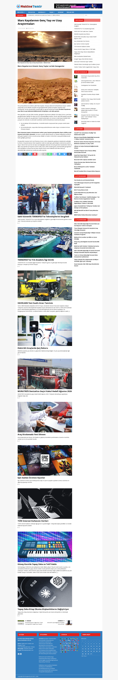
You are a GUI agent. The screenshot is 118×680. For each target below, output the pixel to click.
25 (93, 651)
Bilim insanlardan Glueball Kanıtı (82, 56)
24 (91, 651)
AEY (40, 653)
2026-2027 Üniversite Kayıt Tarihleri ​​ (83, 61)
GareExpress (42, 666)
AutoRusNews (54, 670)
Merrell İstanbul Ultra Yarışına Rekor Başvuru (87, 171)
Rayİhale (56, 660)
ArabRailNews (49, 666)
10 (91, 646)
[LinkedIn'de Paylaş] (30, 154)
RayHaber (80, 129)
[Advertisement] (45, 169)
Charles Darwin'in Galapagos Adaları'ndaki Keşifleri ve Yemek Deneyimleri (89, 110)
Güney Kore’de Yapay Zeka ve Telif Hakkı (37, 564)
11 (93, 646)
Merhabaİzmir (42, 645)
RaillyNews (41, 665)
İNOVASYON (31, 12)
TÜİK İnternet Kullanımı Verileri (33, 521)
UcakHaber (54, 647)
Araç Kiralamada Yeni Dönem (32, 434)
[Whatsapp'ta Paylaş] (49, 154)
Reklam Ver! (70, 12)
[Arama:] (92, 15)
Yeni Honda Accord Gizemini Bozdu (84, 180)
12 (96, 646)
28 (82, 654)
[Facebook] (19, 654)
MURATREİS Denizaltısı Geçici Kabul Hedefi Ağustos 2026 (45, 391)
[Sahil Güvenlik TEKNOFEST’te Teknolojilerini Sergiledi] (45, 199)
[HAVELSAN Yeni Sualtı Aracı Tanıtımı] (45, 285)
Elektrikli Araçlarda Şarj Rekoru (33, 348)
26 (96, 651)
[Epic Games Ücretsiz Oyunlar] (45, 460)
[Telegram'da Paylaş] (59, 154)
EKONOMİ (60, 12)
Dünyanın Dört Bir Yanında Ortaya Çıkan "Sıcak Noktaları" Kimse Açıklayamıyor (90, 116)
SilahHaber (51, 648)
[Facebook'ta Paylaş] (20, 154)
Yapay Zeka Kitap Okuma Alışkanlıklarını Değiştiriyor (43, 609)
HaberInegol (42, 652)
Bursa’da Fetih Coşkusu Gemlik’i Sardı (85, 159)
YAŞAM (51, 12)
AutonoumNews (48, 665)
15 (85, 649)
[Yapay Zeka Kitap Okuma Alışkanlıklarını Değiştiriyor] (45, 592)
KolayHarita (42, 658)
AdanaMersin (49, 643)
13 (99, 646)
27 (99, 651)
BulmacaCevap (42, 657)
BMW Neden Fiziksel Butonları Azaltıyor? (85, 215)
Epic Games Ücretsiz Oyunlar (31, 477)
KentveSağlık (42, 660)
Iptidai (46, 648)
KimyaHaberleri (50, 640)
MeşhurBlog (42, 662)
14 (82, 649)
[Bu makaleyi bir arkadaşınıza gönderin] (39, 154)
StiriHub (46, 670)
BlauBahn (54, 665)
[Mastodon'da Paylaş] (54, 154)
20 (99, 649)
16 (88, 649)
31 (91, 654)
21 (82, 651)
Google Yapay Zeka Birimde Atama (83, 59)
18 (93, 649)
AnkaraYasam (42, 643)
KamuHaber (48, 647)
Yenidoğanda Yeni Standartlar (88, 85)
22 (85, 651)
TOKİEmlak (47, 662)
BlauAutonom (46, 668)
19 (96, 649)
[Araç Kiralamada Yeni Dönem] (45, 417)
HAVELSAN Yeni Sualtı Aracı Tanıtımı (35, 303)
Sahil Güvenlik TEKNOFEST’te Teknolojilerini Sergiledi (43, 216)
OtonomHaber (81, 176)
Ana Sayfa (20, 12)
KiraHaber (54, 652)
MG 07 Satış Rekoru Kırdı (81, 190)
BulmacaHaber (52, 653)
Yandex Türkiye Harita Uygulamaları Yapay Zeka (86, 67)
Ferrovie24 (41, 670)
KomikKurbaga (50, 657)
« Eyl (82, 656)
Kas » (85, 656)
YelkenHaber (42, 647)
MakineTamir (42, 648)
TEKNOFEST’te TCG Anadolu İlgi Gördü (36, 259)
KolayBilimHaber (52, 650)
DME (49, 670)
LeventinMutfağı (49, 660)
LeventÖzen (42, 642)
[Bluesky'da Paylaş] (64, 154)
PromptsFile (42, 671)
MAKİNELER (41, 12)
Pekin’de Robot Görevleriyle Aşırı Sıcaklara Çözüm (87, 64)
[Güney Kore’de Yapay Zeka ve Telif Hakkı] (45, 547)
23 (88, 651)
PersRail (41, 668)
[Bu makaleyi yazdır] (44, 154)
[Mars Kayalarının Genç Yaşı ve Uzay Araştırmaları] (45, 61)
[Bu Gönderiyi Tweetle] (25, 154)
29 (85, 654)
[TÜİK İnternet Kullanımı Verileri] (45, 503)
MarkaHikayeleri (45, 653)
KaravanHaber (49, 645)
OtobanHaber (48, 652)
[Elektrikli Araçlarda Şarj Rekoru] (45, 330)
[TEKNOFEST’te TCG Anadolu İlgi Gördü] (45, 242)
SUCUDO (41, 638)
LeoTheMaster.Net (43, 650)
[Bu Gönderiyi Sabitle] (34, 154)
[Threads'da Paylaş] (69, 154)
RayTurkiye (47, 658)
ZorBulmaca (53, 658)
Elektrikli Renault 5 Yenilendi (82, 187)
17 (91, 649)
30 (88, 654)
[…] (18, 223)
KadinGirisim (48, 642)
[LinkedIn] (21, 654)
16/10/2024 (22, 28)
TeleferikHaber (81, 220)
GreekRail (52, 668)
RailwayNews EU (49, 671)
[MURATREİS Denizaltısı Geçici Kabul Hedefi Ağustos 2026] (45, 374)
